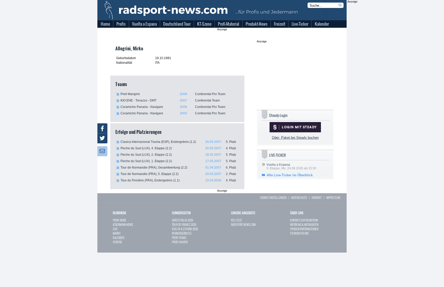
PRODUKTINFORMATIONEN (304, 229)
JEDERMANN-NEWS (123, 224)
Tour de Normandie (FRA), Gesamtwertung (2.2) (178, 167)
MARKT (117, 233)
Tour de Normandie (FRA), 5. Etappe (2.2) (178, 174)
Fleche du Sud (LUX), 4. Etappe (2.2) (178, 148)
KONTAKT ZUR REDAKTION (304, 220)
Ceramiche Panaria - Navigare (173, 107)
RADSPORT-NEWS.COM (243, 224)
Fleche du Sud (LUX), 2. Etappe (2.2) (178, 154)
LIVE (115, 229)
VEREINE (117, 242)
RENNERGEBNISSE (182, 233)
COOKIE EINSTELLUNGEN (273, 197)
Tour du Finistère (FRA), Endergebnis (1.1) (178, 180)
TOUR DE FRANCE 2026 (184, 224)
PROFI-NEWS (119, 220)
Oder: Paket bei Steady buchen (295, 138)
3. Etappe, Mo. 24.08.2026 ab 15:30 (291, 166)
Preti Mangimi (173, 94)
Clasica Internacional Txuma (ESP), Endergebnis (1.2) (178, 142)
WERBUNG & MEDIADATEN (304, 224)
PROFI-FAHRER (180, 242)
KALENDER (118, 237)
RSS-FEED (236, 220)
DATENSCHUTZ (299, 197)
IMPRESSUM (333, 197)
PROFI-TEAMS (179, 237)
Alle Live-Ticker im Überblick (290, 175)
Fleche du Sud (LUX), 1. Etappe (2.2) (178, 161)
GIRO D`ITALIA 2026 (182, 220)
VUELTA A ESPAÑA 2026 (185, 229)
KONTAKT (316, 197)
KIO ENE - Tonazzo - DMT (170, 100)
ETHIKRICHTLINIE (299, 233)
